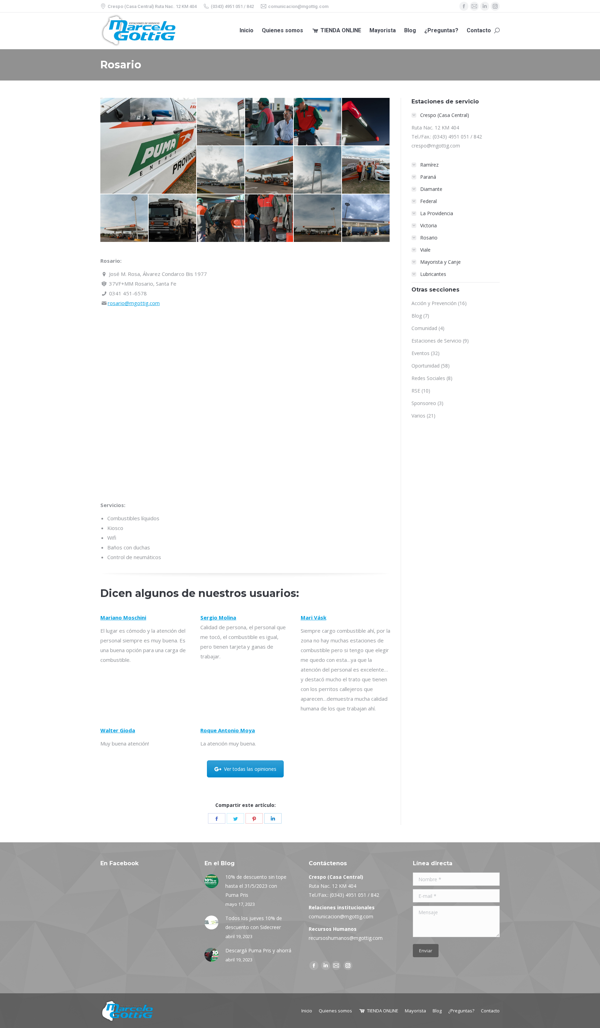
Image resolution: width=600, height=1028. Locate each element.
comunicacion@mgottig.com (341, 916)
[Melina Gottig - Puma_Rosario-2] (318, 218)
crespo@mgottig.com (435, 145)
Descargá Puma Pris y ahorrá (258, 950)
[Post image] (211, 881)
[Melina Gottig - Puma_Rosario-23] (221, 170)
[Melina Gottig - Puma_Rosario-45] (366, 218)
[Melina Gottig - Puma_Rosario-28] (148, 146)
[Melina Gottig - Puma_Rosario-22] (318, 170)
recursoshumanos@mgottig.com (346, 938)
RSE (415, 390)
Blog (416, 315)
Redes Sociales (428, 378)
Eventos (420, 353)
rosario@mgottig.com (134, 303)
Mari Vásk (313, 617)
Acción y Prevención (434, 303)
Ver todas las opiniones (250, 769)
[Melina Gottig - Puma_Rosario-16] (269, 122)
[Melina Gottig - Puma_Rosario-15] (318, 122)
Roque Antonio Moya (227, 730)
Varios (418, 415)
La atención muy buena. (228, 743)
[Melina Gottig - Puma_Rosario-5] (269, 170)
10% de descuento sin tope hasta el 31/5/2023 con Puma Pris (255, 886)
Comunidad (424, 328)
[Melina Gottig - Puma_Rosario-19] (173, 218)
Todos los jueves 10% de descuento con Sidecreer (253, 922)
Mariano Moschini (123, 617)
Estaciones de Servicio (436, 340)
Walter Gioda (117, 730)
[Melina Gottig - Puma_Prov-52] (221, 218)
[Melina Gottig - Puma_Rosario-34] (366, 170)
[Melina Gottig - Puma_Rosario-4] (124, 218)
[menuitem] (246, 31)
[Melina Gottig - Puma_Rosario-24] (221, 122)
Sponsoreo (423, 403)
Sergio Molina (218, 617)
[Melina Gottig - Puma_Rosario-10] (269, 218)
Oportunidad (425, 365)
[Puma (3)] (366, 122)
